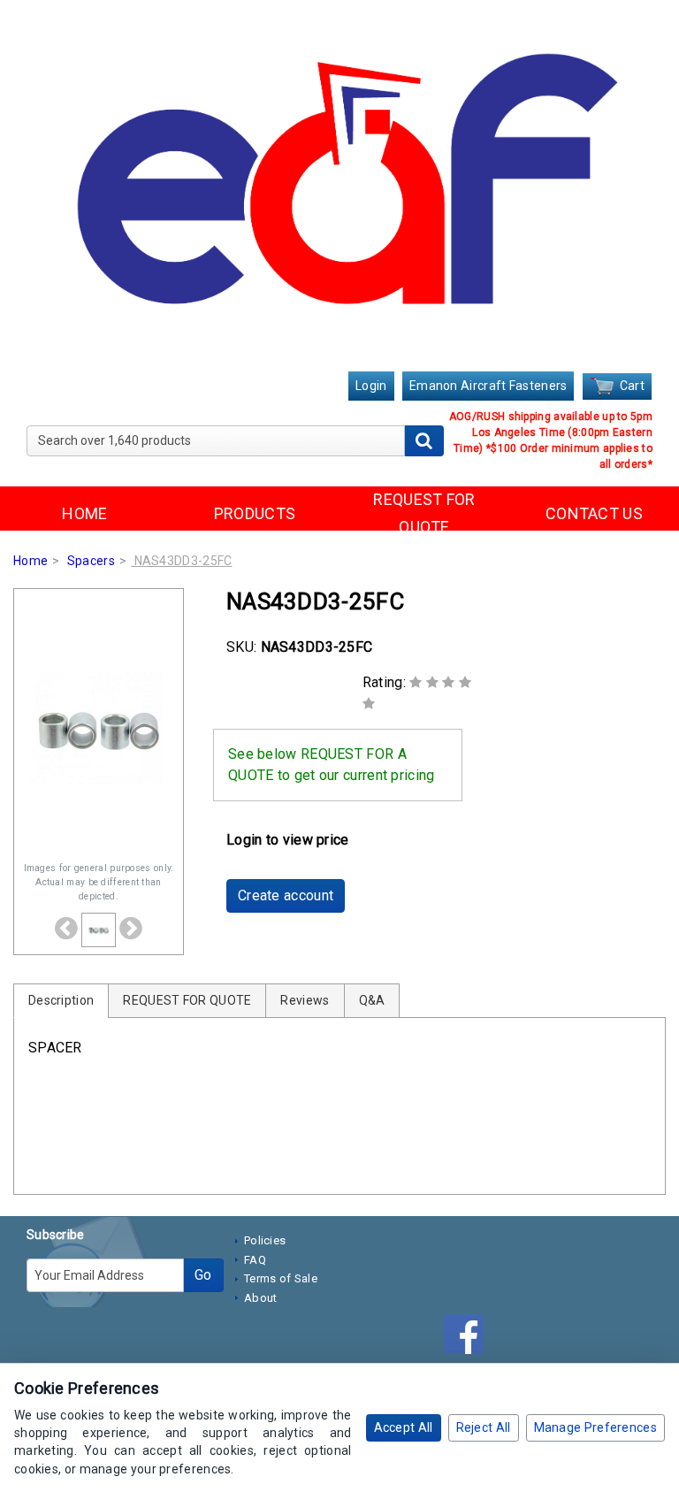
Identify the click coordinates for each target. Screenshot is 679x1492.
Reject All (483, 1427)
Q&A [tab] (372, 1000)
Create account (285, 895)
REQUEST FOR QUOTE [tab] (187, 1000)
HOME (84, 513)
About (261, 1298)
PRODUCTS (254, 513)
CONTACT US (594, 513)
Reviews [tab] (304, 1000)
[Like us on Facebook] (468, 1337)
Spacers (91, 561)
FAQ (255, 1259)
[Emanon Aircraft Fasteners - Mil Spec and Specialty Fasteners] (339, 187)
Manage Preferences (595, 1427)
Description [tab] (61, 1000)
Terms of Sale (280, 1278)
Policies (265, 1240)
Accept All (403, 1427)
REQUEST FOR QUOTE (424, 513)
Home (30, 561)
